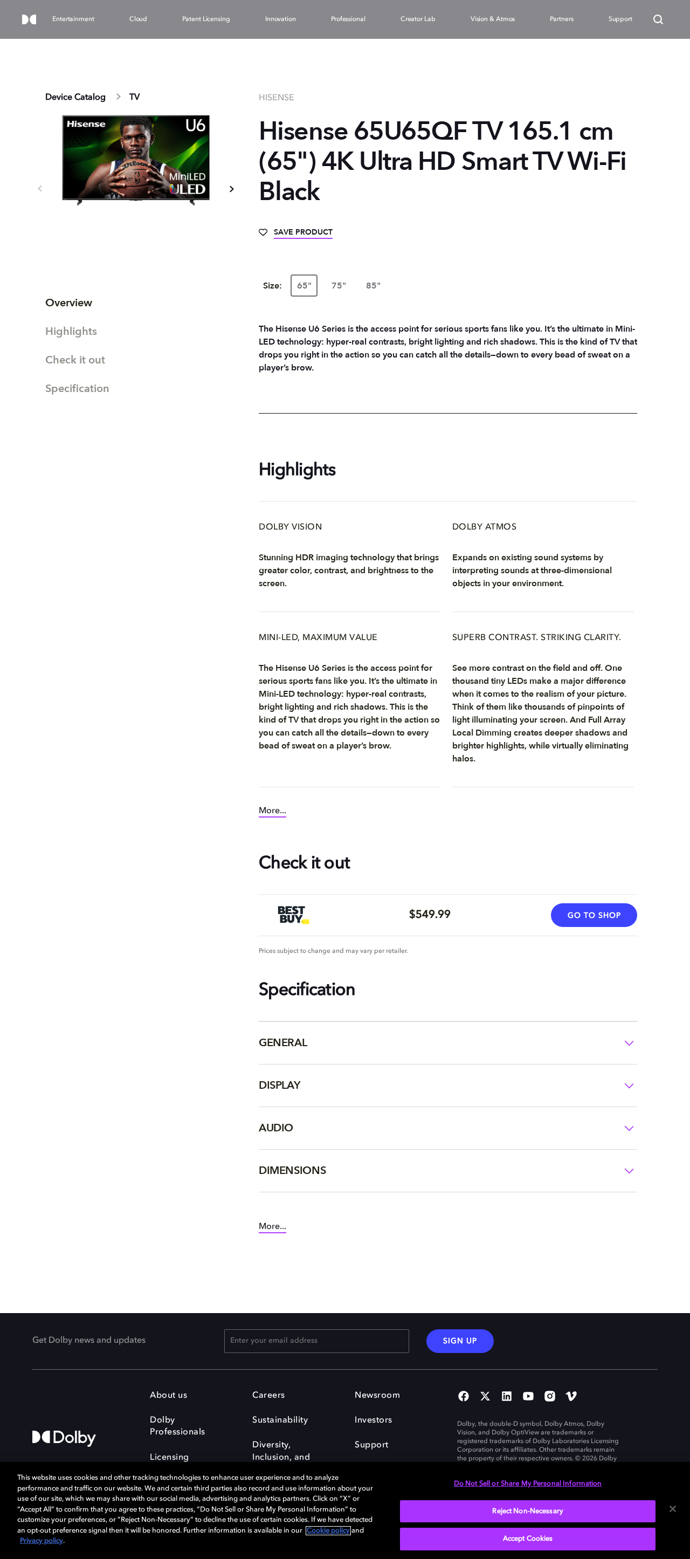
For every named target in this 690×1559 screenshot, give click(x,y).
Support (372, 1445)
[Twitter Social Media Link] (485, 1397)
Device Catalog (75, 97)
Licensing (169, 1457)
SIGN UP (460, 1341)
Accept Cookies (528, 1538)
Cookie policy (328, 1530)
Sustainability (280, 1420)
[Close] (673, 1509)
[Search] (658, 19)
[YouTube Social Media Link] (528, 1397)
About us (168, 1395)
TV (134, 97)
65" (304, 286)
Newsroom (377, 1395)
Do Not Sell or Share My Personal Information (528, 1483)
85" (373, 286)
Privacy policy (41, 1540)
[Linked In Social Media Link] (506, 1397)
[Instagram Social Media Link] (549, 1397)
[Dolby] (29, 20)
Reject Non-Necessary (527, 1511)
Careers (268, 1395)
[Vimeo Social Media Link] (571, 1397)
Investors (373, 1420)
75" (339, 286)
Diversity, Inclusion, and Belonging (281, 1457)
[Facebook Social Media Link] (463, 1397)
